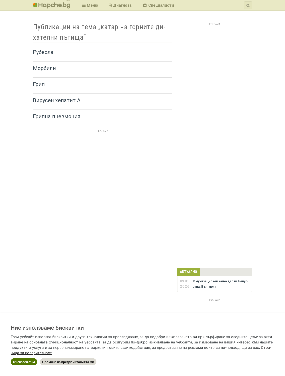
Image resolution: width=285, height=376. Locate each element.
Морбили (44, 68)
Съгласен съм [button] (24, 362)
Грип (39, 84)
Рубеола (43, 52)
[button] (89, 5)
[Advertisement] (102, 165)
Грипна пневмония (56, 116)
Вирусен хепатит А (57, 100)
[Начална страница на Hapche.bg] (51, 7)
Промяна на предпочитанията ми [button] (68, 362)
